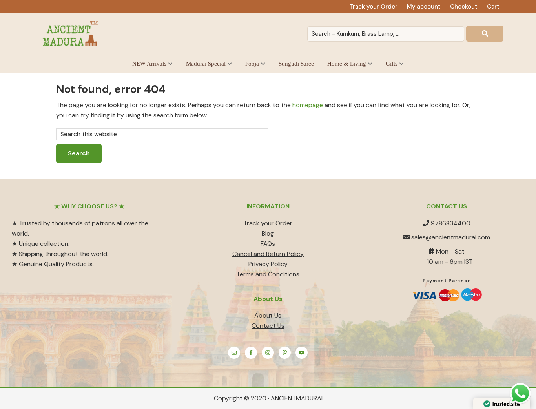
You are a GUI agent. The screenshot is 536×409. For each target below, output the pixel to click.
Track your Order (267, 223)
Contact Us (268, 325)
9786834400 (450, 223)
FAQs (268, 243)
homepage (307, 105)
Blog (268, 233)
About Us (267, 315)
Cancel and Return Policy (268, 254)
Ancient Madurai (72, 34)
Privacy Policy (268, 264)
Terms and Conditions (267, 274)
